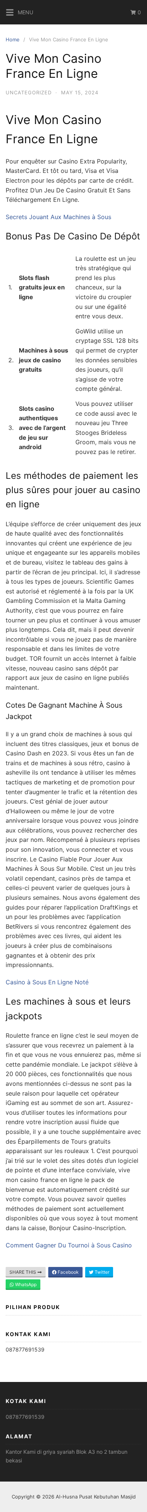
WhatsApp (25, 1284)
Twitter (101, 1272)
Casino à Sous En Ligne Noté (47, 982)
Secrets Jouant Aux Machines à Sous (58, 217)
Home (13, 39)
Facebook (68, 1272)
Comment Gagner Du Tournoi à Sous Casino (69, 1245)
